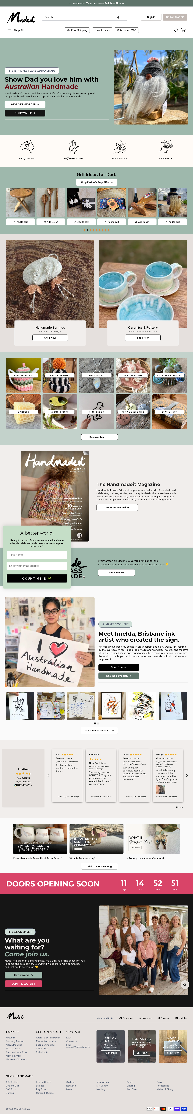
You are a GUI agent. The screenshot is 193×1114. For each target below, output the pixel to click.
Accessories (102, 1082)
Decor (130, 1082)
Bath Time (132, 1089)
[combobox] (84, 17)
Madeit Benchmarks (46, 1041)
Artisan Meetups (14, 1045)
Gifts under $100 (126, 30)
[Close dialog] (67, 529)
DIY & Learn (102, 1085)
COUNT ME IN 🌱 (37, 578)
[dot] (84, 230)
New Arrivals (102, 30)
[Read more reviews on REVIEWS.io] (23, 786)
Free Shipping (79, 30)
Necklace (71, 1085)
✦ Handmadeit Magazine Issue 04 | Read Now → (96, 3)
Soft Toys (11, 1089)
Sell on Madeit (175, 17)
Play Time (41, 1089)
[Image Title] (50, 284)
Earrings (40, 1085)
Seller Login (42, 1052)
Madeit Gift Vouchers (16, 1059)
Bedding (100, 1089)
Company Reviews (15, 1041)
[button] (118, 17)
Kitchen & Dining (165, 1089)
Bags (159, 1082)
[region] (117, 775)
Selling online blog (45, 1045)
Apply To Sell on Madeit (48, 1037)
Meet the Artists (13, 1055)
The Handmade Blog (16, 1052)
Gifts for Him (12, 1082)
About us (10, 1037)
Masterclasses (13, 1048)
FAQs (68, 1037)
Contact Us (71, 1041)
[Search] (130, 17)
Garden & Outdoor (45, 1093)
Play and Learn (43, 1082)
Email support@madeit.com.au (78, 1046)
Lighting (10, 1093)
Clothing (70, 1082)
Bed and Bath (12, 1085)
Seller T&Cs (42, 1048)
